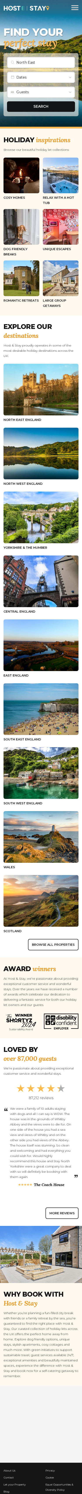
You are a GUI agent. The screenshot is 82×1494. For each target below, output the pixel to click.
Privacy (50, 1470)
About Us (9, 1470)
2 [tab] (19, 1200)
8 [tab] (71, 1200)
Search (41, 106)
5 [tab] (45, 1200)
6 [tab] (54, 1200)
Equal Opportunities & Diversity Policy (59, 1487)
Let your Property (14, 1484)
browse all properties (53, 945)
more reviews (62, 1213)
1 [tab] (9, 1200)
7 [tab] (62, 1200)
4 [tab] (36, 1200)
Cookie (49, 1477)
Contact (8, 1477)
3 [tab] (27, 1200)
